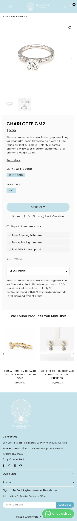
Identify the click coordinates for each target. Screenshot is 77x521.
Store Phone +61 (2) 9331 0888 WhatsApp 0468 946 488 (33, 448)
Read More (13, 160)
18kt (11, 190)
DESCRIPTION (18, 270)
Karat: (14, 184)
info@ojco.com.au (13, 453)
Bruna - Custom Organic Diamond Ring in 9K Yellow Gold (20, 374)
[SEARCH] (11, 6)
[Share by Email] (39, 216)
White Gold (16, 175)
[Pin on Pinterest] (29, 216)
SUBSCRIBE (64, 505)
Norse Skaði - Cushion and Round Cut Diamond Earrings (57, 374)
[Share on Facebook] (24, 216)
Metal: (19, 169)
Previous (5, 58)
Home (5, 16)
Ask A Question (54, 216)
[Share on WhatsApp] (34, 216)
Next (71, 58)
